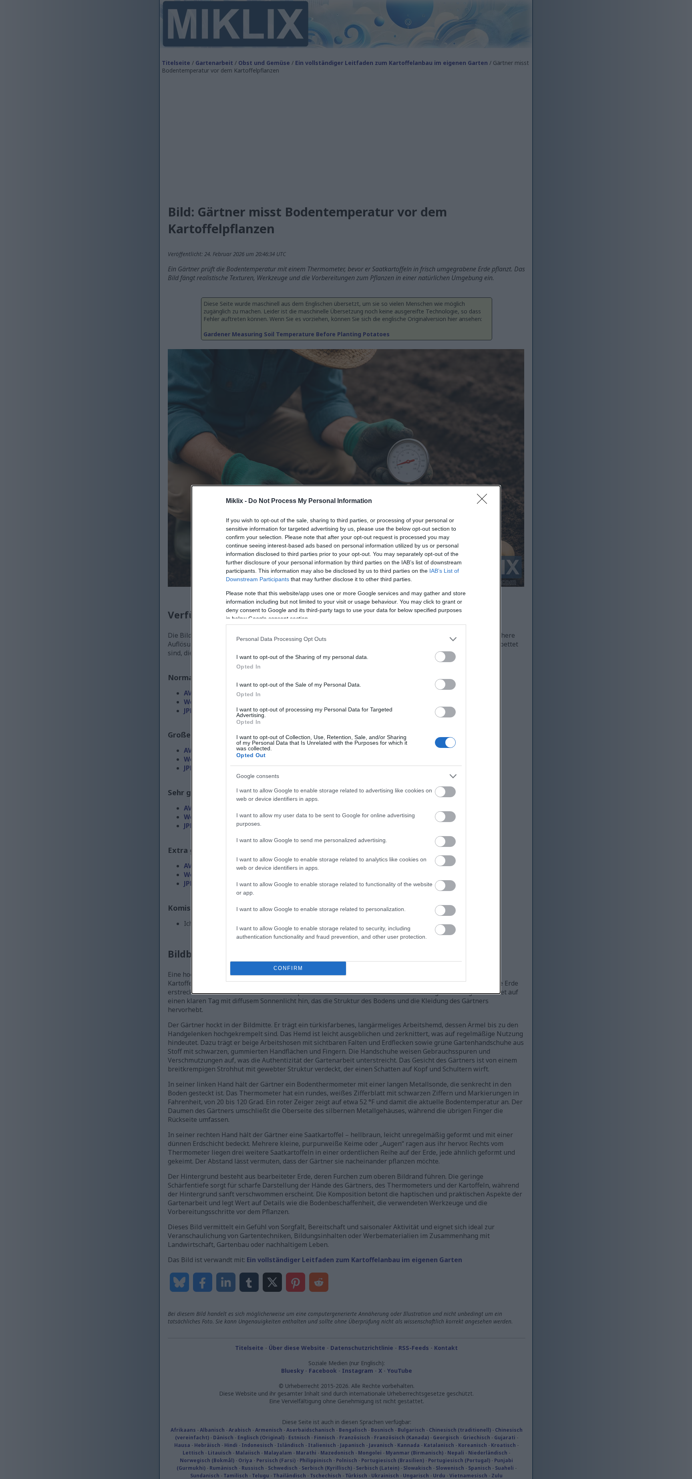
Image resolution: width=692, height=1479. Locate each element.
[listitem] (346, 639)
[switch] (445, 656)
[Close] (484, 501)
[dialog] (346, 740)
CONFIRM (288, 968)
